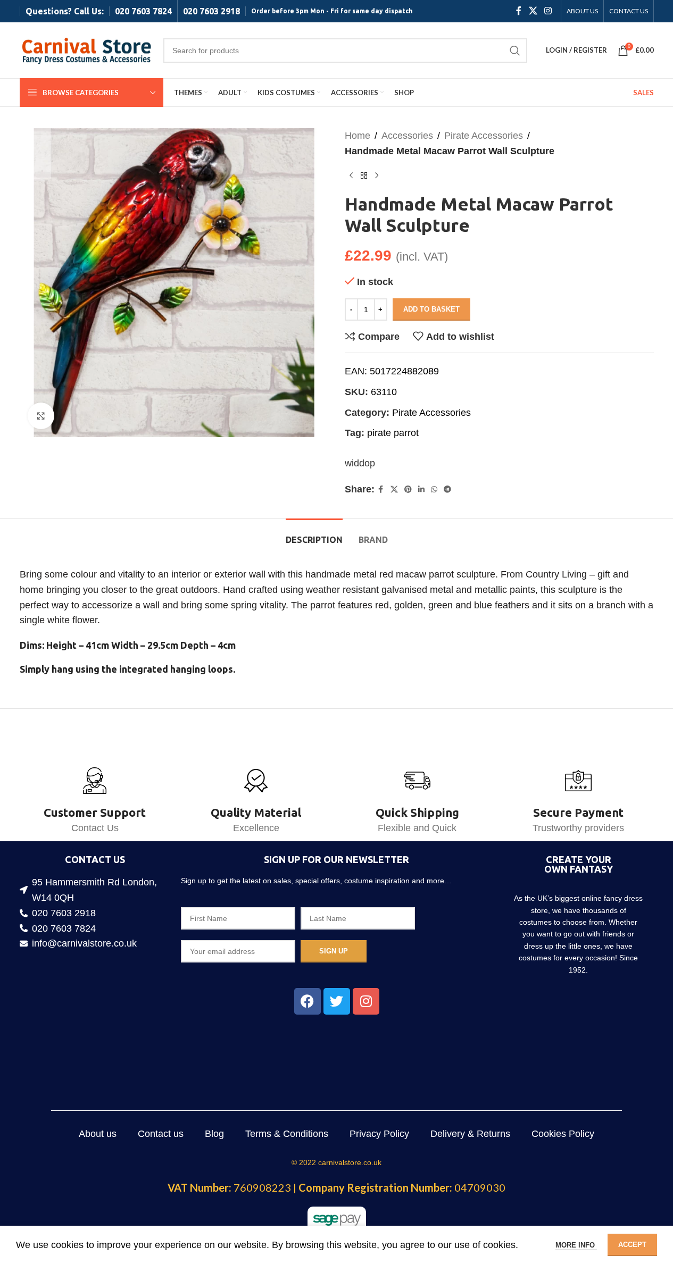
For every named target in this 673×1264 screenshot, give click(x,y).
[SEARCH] (515, 50)
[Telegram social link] (447, 489)
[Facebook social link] (518, 11)
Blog (214, 1133)
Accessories (407, 135)
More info (576, 1245)
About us (98, 1133)
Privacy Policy (379, 1133)
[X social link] (533, 11)
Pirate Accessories (483, 135)
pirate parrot (393, 433)
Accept (632, 1245)
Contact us (161, 1133)
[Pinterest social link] (408, 489)
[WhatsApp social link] (434, 489)
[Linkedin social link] (421, 489)
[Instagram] (366, 1001)
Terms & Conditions (286, 1133)
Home (357, 135)
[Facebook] (307, 1001)
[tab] (314, 534)
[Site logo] (86, 49)
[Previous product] (351, 176)
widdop (360, 463)
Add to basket (431, 309)
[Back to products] (364, 176)
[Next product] (376, 176)
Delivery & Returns (470, 1133)
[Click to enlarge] (41, 416)
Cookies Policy (562, 1133)
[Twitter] (336, 1001)
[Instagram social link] (548, 11)
